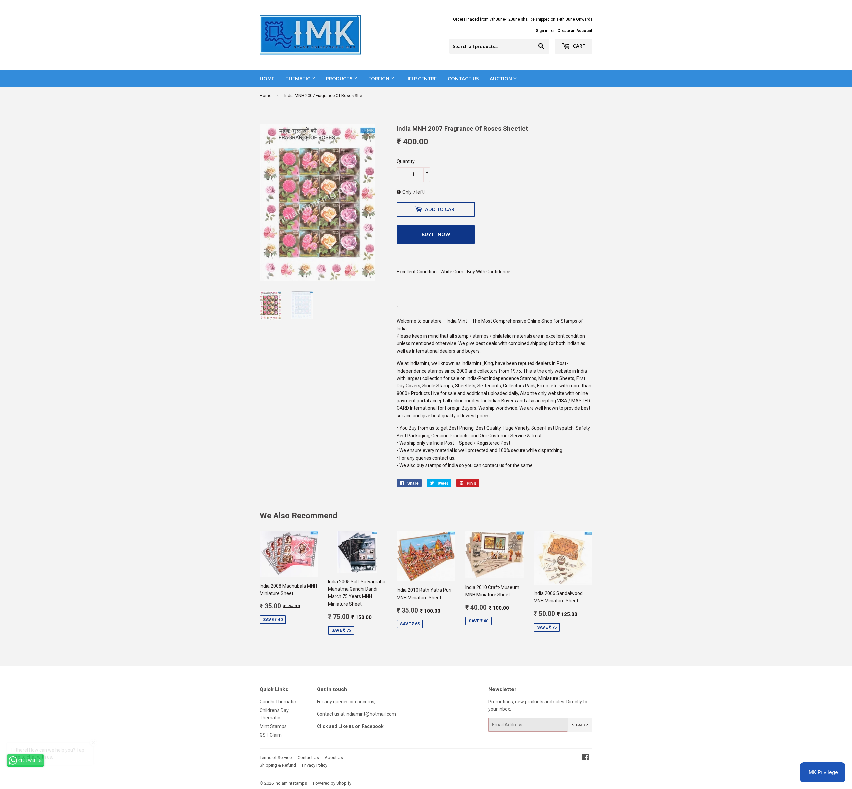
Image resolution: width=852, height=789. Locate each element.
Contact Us (463, 78)
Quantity (406, 161)
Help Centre (421, 78)
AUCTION (501, 78)
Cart (579, 46)
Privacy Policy (314, 765)
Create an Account (574, 30)
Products (339, 78)
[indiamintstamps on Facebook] (585, 758)
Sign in (542, 30)
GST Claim (271, 735)
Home (267, 78)
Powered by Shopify (332, 783)
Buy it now (436, 234)
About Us (334, 757)
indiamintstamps (291, 783)
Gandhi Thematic (278, 701)
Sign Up (580, 724)
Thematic (298, 78)
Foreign (379, 78)
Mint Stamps (273, 726)
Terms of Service (276, 757)
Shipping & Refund (278, 765)
